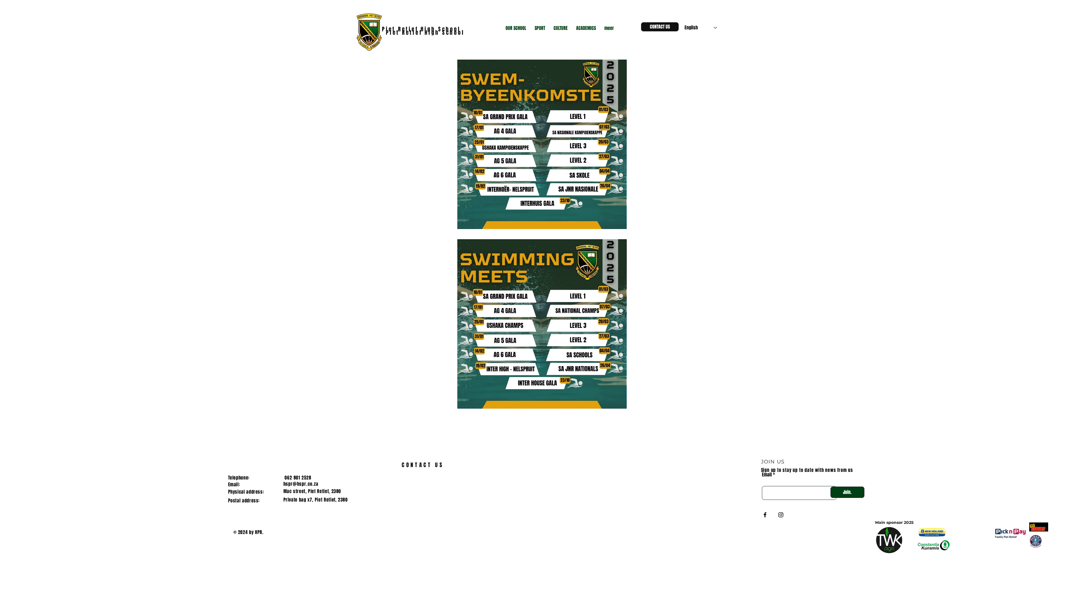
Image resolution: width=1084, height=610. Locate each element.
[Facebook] (765, 514)
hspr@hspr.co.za (300, 484)
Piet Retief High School (426, 32)
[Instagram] (780, 514)
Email (767, 474)
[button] (515, 28)
